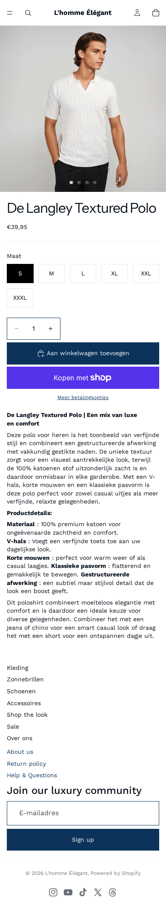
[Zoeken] (28, 12)
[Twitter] (98, 892)
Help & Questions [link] (32, 775)
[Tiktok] (83, 892)
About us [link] (20, 751)
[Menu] (10, 13)
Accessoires (24, 703)
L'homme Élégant (66, 873)
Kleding (17, 667)
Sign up (83, 839)
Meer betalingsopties (83, 397)
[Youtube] (68, 892)
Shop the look (27, 714)
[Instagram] (53, 892)
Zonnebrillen (25, 679)
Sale (13, 726)
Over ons (19, 738)
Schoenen (21, 691)
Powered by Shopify (115, 873)
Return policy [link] (26, 763)
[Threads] (113, 892)
